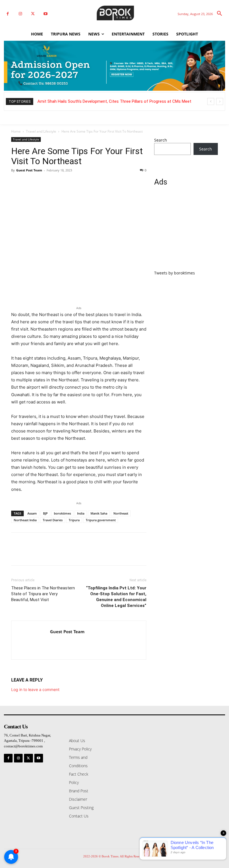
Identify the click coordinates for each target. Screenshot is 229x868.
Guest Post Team (29, 170)
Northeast (120, 513)
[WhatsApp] (55, 182)
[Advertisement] (186, 231)
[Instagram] (20, 14)
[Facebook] (8, 14)
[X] (33, 14)
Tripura (74, 520)
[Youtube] (45, 14)
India (80, 513)
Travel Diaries (53, 520)
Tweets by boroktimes (174, 273)
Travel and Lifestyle (41, 131)
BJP (45, 513)
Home (16, 131)
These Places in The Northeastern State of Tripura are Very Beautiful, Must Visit (43, 593)
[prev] (210, 101)
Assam (32, 513)
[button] (219, 13)
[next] (219, 101)
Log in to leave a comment (35, 689)
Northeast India (25, 520)
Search (160, 140)
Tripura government (101, 520)
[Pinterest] (42, 182)
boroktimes (62, 513)
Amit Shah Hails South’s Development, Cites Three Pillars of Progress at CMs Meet (114, 101)
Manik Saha (98, 513)
